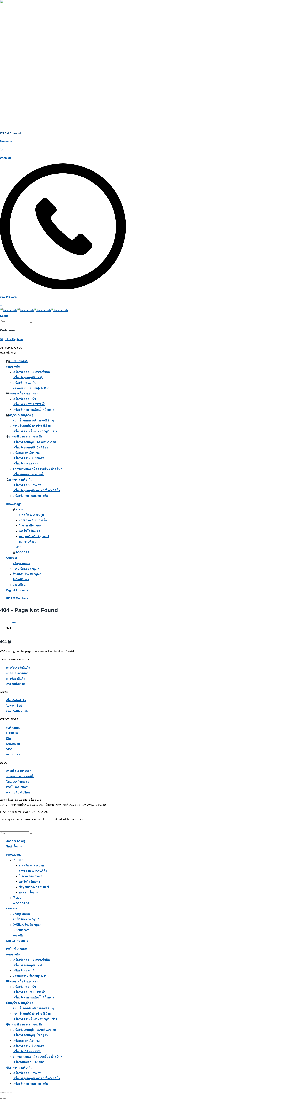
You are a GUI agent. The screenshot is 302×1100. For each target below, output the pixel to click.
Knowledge (13, 504)
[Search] (31, 322)
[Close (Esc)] (11, 1092)
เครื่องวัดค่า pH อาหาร (27, 485)
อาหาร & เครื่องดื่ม (20, 479)
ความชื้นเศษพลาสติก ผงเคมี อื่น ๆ (33, 420)
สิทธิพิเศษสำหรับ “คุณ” (27, 574)
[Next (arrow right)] (4, 1098)
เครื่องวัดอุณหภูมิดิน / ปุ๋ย (28, 377)
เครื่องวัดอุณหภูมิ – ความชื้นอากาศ (34, 442)
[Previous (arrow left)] (1, 1098)
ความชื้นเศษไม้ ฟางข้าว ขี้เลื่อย (32, 425)
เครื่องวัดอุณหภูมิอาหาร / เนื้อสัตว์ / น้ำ (36, 490)
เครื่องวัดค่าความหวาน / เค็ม (30, 495)
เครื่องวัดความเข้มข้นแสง (28, 458)
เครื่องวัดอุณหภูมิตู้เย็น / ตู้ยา (30, 447)
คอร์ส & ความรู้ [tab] (15, 841)
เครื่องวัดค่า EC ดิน (24, 382)
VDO (18, 547)
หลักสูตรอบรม (21, 563)
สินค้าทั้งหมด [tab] (14, 846)
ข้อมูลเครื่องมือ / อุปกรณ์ (34, 536)
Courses (12, 557)
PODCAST (22, 552)
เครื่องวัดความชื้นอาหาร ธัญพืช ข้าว (35, 431)
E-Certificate (21, 579)
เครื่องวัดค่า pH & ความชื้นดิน (31, 372)
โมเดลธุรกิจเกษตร (30, 525)
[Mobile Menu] (1, 304)
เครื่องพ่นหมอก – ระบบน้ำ (28, 474)
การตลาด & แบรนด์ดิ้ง (33, 520)
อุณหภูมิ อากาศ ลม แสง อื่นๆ (26, 436)
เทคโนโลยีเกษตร (29, 531)
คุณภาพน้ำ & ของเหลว (23, 393)
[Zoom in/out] (1, 1092)
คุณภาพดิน (13, 366)
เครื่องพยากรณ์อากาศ (26, 452)
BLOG (19, 509)
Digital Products (17, 590)
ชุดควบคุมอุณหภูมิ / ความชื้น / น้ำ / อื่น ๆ (38, 468)
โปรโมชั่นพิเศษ (19, 361)
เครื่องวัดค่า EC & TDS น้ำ (29, 404)
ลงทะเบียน (19, 584)
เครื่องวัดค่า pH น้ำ (24, 398)
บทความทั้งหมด (28, 541)
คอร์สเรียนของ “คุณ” (26, 568)
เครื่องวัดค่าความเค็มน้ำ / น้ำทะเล (33, 409)
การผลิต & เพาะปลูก (31, 514)
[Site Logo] (34, 310)
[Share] (8, 1092)
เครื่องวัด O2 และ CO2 (27, 463)
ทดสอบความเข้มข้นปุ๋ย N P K (31, 388)
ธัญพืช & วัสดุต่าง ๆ (21, 415)
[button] (4, 315)
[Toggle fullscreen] (4, 1092)
